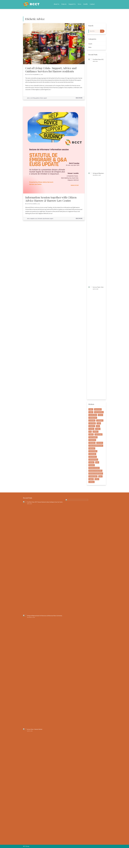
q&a (44, 218)
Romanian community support (95, 473)
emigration (32, 218)
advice (28, 98)
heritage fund (92, 440)
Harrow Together (92, 437)
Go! (102, 31)
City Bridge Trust (92, 417)
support (45, 98)
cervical (100, 415)
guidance (38, 98)
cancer (90, 412)
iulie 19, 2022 (37, 203)
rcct (28, 74)
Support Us (72, 4)
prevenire (91, 462)
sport (100, 476)
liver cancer (99, 442)
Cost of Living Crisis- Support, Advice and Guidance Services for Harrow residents (51, 69)
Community (91, 420)
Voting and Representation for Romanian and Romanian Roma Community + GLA (46, 615)
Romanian (47, 218)
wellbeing (91, 481)
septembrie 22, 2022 (38, 74)
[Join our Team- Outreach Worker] (90, 342)
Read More (79, 98)
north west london (93, 459)
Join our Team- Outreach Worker (101, 287)
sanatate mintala (92, 476)
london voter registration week (95, 445)
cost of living (32, 98)
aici (50, 89)
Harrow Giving (98, 434)
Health (85, 4)
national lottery (92, 456)
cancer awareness (99, 412)
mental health (92, 454)
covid (99, 423)
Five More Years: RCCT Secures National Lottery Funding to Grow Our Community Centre (47, 502)
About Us (56, 4)
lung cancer (91, 448)
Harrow (41, 98)
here (72, 82)
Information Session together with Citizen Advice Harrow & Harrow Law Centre (51, 198)
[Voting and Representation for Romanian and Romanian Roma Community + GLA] (90, 228)
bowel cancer (98, 409)
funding (97, 428)
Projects (63, 4)
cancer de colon (92, 415)
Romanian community (94, 468)
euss (36, 218)
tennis (97, 479)
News (79, 4)
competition (99, 420)
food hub (91, 428)
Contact (92, 4)
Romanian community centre (95, 470)
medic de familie (92, 451)
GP (90, 431)
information (40, 218)
